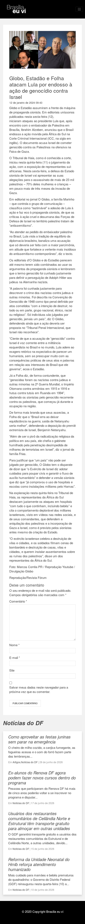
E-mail (14, 657)
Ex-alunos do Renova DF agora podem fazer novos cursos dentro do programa (42, 778)
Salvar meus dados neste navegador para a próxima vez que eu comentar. (38, 689)
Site (11, 670)
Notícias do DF (29, 762)
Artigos (16, 762)
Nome (14, 645)
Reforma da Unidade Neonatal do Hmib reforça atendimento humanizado (39, 864)
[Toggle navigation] (79, 9)
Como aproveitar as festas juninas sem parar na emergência (39, 739)
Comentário (18, 601)
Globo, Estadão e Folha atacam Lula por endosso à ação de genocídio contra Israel (40, 87)
